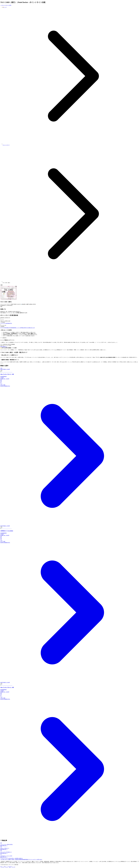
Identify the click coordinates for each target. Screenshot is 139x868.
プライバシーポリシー (32, 859)
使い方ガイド (5, 859)
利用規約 (26, 859)
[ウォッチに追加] (1, 285)
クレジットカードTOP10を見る (7, 858)
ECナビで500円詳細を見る (5, 327)
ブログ (1, 859)
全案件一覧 (10, 859)
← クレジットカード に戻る (5, 5)
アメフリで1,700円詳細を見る (6, 323)
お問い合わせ (39, 859)
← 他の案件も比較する (18, 858)
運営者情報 (22, 859)
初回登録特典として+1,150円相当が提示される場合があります (23, 327)
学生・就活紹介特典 (16, 859)
